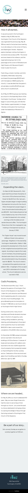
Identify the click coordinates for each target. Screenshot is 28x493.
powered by (14, 491)
